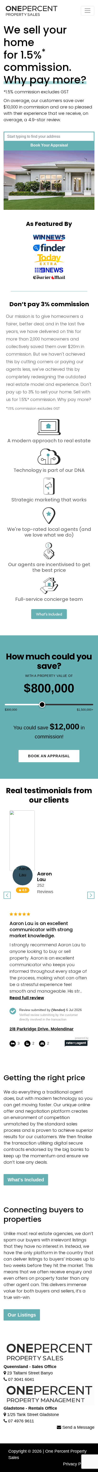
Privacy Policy (76, 1464)
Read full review (27, 998)
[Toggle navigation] (87, 10)
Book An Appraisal (49, 756)
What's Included (26, 1179)
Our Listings (22, 1314)
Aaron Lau (44, 876)
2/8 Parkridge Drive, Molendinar (42, 1029)
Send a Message (77, 1427)
